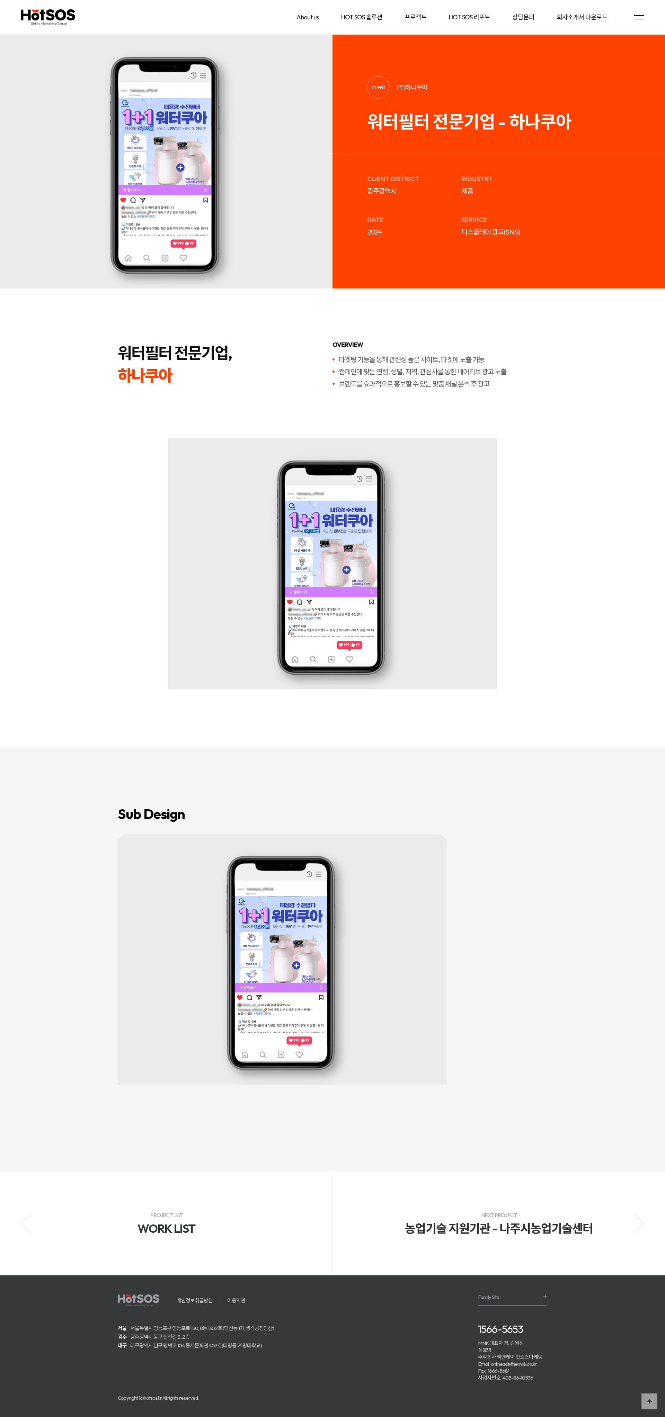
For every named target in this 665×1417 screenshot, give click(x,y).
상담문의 (523, 17)
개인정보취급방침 (195, 1300)
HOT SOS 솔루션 (361, 17)
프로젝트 (416, 17)
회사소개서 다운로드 (582, 17)
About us (307, 17)
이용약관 (236, 1300)
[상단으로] (649, 1401)
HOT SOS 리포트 (469, 17)
